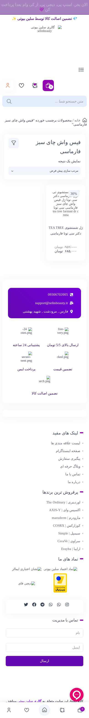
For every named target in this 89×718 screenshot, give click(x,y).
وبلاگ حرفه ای (70, 466)
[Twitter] (24, 606)
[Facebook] (32, 606)
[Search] (8, 101)
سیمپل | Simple (69, 533)
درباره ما (74, 482)
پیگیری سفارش (69, 458)
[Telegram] (40, 606)
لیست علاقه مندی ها (65, 443)
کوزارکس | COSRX (66, 525)
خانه (77, 120)
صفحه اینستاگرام (68, 451)
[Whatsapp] (57, 606)
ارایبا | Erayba (70, 549)
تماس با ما (72, 474)
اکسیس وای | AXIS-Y (64, 510)
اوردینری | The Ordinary (63, 502)
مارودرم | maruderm (66, 518)
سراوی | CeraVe (69, 541)
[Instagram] (65, 606)
